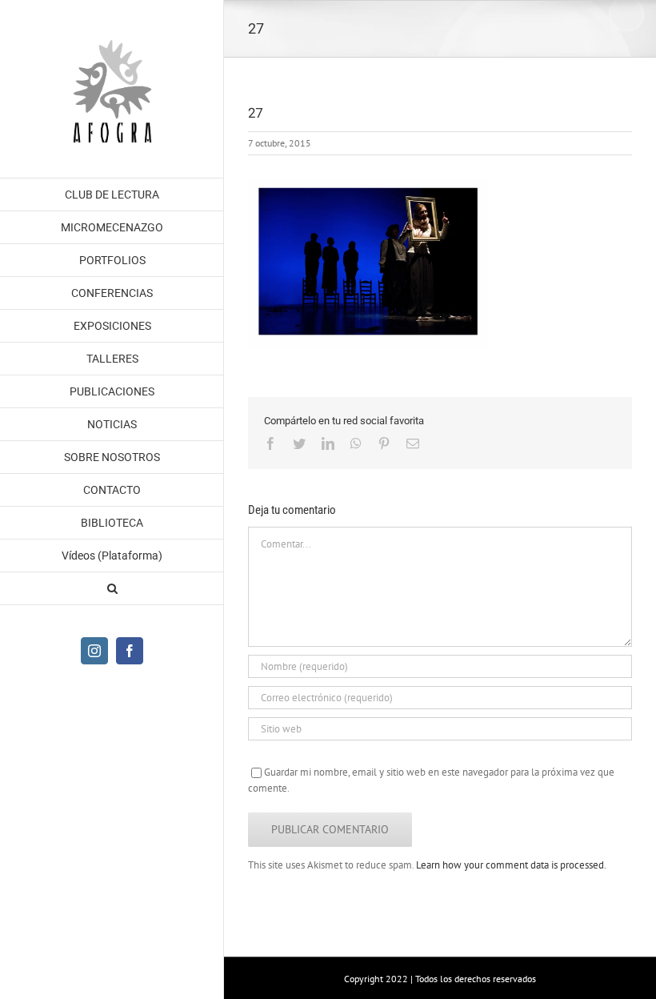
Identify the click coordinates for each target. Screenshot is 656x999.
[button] (112, 588)
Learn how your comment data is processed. (511, 865)
